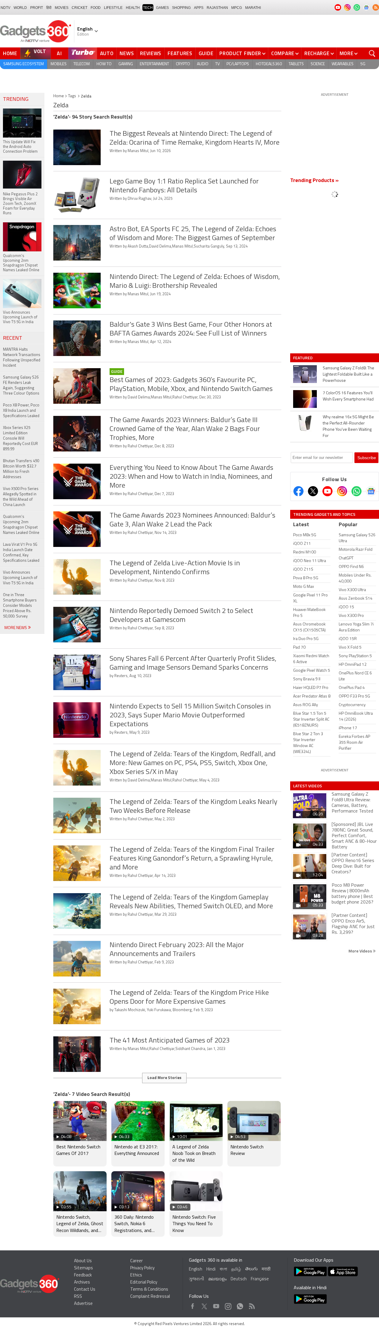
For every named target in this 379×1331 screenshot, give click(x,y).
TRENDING (15, 99)
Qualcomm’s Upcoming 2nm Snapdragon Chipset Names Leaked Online (21, 525)
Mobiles (59, 64)
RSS (78, 1297)
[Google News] (371, 491)
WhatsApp (240, 1305)
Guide (206, 53)
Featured (303, 358)
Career (136, 1261)
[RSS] (375, 7)
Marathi (253, 8)
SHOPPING (181, 8)
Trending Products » (314, 180)
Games (162, 8)
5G (362, 64)
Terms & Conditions (149, 1289)
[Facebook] (298, 491)
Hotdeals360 (269, 64)
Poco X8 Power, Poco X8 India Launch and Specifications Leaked (21, 410)
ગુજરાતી (196, 1279)
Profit (36, 8)
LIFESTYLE (113, 8)
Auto (107, 53)
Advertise (83, 1304)
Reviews (150, 53)
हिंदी (49, 8)
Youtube (216, 1305)
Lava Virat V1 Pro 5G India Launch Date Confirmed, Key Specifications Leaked (21, 553)
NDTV (5, 8)
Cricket (79, 8)
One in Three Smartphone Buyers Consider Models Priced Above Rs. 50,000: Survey (20, 605)
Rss (251, 1305)
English (195, 1269)
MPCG (236, 8)
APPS (198, 8)
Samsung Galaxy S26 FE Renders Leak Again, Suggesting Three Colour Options (21, 385)
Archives (82, 1282)
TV (217, 64)
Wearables (343, 64)
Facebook (192, 1305)
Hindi (211, 1269)
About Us (83, 1261)
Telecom (81, 64)
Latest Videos (307, 786)
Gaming (125, 64)
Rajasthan (217, 8)
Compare (282, 53)
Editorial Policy (143, 1282)
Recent (12, 338)
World (20, 8)
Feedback (83, 1275)
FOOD (96, 8)
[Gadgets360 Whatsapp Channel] (356, 491)
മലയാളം (217, 1279)
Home (10, 53)
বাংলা (223, 1269)
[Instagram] (342, 491)
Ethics (136, 1275)
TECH (148, 8)
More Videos (361, 951)
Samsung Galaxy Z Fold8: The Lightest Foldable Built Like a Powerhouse (348, 374)
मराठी (266, 1269)
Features (180, 53)
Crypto (183, 64)
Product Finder (240, 53)
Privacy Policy (142, 1268)
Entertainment (154, 64)
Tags (72, 96)
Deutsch (239, 1279)
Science (318, 64)
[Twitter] (313, 491)
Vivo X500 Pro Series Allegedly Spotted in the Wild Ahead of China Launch (20, 497)
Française (260, 1279)
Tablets (296, 64)
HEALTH (133, 8)
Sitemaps (83, 1268)
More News (16, 628)
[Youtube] (327, 491)
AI (59, 53)
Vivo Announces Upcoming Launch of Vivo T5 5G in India (20, 578)
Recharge (317, 53)
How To (104, 64)
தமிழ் (236, 1269)
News (127, 53)
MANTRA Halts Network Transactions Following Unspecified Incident (21, 358)
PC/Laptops (238, 64)
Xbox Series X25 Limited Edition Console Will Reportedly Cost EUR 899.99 (20, 438)
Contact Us (84, 1289)
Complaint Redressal (150, 1297)
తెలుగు (251, 1269)
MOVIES (61, 8)
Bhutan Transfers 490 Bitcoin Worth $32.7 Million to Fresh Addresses (21, 469)
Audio (202, 64)
